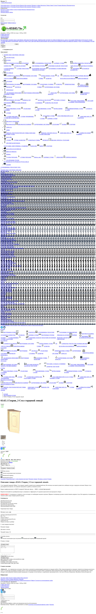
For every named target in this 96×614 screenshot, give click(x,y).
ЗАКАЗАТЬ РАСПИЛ (37, 325)
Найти (16, 44)
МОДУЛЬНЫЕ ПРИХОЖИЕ (8, 229)
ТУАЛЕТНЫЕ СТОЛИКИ (7, 218)
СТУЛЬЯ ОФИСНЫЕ (6, 260)
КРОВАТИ (3, 216)
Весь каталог (4, 52)
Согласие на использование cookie (44, 580)
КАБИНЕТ (3, 293)
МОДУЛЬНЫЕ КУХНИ (7, 174)
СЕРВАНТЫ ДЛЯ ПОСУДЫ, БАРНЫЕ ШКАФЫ (13, 207)
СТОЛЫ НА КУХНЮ (6, 176)
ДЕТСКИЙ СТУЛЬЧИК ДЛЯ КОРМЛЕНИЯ (12, 248)
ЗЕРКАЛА (21, 41)
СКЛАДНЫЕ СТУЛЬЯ (6, 264)
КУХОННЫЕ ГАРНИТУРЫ (8, 175)
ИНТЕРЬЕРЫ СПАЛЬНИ (7, 213)
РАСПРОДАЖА (33, 40)
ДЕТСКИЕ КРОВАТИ (6, 241)
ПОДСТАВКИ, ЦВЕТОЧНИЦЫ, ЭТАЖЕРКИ (13, 303)
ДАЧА (79, 41)
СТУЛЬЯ (3, 41)
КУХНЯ (48, 40)
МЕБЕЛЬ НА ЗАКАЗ (62, 40)
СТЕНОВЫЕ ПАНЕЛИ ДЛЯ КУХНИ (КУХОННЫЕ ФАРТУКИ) (17, 186)
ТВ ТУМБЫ (4, 205)
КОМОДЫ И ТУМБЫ (6, 298)
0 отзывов (3, 447)
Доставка (13, 5)
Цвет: (2, 452)
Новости (22, 5)
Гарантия (21, 579)
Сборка (48, 5)
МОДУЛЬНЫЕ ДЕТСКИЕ (7, 239)
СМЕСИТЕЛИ (4, 193)
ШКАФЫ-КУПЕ (5, 272)
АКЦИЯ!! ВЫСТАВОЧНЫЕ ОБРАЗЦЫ (18, 40)
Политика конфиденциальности (22, 580)
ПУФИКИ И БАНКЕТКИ (7, 236)
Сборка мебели (17, 577)
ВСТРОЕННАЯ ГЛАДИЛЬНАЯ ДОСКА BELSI (13, 322)
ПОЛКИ (3, 278)
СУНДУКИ (4, 279)
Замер (51, 5)
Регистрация (8, 2)
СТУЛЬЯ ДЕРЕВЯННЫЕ (7, 261)
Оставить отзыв (4, 557)
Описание (3, 479)
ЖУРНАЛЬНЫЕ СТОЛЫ (7, 203)
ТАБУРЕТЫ (4, 180)
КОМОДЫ (3, 206)
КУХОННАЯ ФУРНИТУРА (8, 197)
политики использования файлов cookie (38, 604)
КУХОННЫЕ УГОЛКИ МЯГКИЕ (9, 187)
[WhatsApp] (3, 448)
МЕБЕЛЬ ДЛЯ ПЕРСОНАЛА (8, 287)
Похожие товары (33, 479)
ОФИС (26, 41)
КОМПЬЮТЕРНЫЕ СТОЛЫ (8, 256)
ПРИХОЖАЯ (78, 40)
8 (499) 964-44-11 (5, 35)
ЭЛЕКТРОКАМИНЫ (6, 202)
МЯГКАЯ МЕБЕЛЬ (68, 41)
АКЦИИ (3, 42)
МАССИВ (31, 41)
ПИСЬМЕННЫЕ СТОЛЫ (7, 253)
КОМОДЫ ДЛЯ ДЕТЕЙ (7, 245)
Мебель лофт (4, 316)
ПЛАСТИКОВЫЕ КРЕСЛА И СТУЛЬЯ (11, 266)
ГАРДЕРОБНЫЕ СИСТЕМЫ (8, 222)
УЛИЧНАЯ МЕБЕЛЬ (6, 320)
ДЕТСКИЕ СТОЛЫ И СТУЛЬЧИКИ (10, 244)
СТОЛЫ (90, 40)
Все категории (4, 40)
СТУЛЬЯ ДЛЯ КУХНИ (7, 179)
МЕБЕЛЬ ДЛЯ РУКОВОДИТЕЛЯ (9, 283)
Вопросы (64, 5)
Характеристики (10, 479)
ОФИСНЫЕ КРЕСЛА (6, 268)
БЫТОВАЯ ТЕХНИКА (7, 194)
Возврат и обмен (36, 5)
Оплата (18, 5)
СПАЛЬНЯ (71, 40)
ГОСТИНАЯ (53, 40)
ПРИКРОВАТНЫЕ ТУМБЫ (8, 221)
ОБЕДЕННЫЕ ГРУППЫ (7, 184)
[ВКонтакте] (1, 448)
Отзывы (59, 5)
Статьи (55, 5)
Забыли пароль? (12, 22)
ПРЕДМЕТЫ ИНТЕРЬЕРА (41, 41)
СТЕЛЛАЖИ (4, 276)
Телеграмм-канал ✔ (6, 5)
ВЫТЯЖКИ (4, 195)
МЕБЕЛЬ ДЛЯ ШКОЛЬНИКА (8, 240)
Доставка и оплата (42, 479)
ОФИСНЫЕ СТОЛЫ (6, 286)
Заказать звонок (5, 11)
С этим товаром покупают (21, 479)
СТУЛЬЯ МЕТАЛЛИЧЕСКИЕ (8, 263)
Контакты (43, 5)
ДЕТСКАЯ (85, 40)
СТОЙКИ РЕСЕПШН (6, 291)
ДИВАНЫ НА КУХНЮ (7, 189)
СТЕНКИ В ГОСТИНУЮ (7, 199)
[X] (3, 590)
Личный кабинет (5, 12)
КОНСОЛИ (4, 305)
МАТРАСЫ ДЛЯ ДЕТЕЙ (7, 243)
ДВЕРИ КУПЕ (41, 40)
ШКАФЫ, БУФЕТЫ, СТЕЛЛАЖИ (9, 301)
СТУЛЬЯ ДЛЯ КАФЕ (6, 314)
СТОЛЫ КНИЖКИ (6, 178)
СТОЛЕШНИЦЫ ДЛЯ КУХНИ (9, 167)
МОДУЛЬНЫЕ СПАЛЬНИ (7, 214)
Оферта (33, 580)
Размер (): (3, 459)
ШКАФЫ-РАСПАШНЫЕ (7, 274)
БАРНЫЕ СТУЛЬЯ (5, 183)
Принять (51, 604)
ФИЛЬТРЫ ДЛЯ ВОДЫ (7, 191)
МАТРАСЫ (3, 217)
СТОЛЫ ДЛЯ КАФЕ (6, 313)
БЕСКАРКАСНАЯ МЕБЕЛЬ (55, 41)
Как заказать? (28, 5)
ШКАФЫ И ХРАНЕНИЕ (11, 41)
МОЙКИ (3, 190)
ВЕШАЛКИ (4, 232)
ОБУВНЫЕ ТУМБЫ (6, 230)
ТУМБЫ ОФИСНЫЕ (6, 284)
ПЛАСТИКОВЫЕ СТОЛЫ (8, 251)
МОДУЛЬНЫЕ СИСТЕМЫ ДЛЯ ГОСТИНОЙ (12, 201)
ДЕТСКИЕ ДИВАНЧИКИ (7, 247)
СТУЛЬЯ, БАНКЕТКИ (6, 297)
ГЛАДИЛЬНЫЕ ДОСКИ (88, 41)
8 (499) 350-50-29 (5, 34)
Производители (71, 5)
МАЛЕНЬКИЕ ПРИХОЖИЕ (8, 228)
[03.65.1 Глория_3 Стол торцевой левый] (14, 434)
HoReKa (76, 41)
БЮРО (2, 306)
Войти (3, 2)
